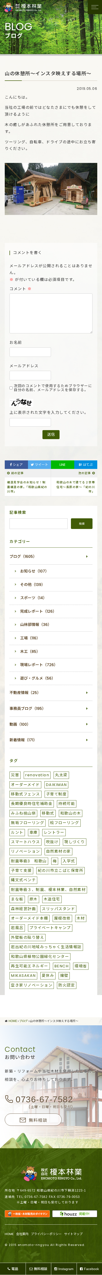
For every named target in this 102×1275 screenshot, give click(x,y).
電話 (14, 1269)
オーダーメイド (25, 784)
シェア (17, 464)
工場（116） (30, 638)
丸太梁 (61, 775)
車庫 (33, 832)
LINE (62, 464)
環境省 (80, 966)
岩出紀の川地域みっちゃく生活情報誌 (46, 947)
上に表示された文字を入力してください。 (48, 412)
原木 (33, 899)
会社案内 (22, 1234)
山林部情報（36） (35, 624)
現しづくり (74, 842)
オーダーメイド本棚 (29, 918)
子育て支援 (21, 870)
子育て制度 (56, 794)
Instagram (66, 1269)
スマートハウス (25, 842)
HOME (9, 1234)
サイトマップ (73, 1234)
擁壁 (64, 975)
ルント (17, 832)
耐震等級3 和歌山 (29, 861)
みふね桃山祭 (23, 813)
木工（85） (30, 651)
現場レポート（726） (39, 665)
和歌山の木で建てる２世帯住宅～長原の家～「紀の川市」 (75, 486)
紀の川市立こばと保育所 (60, 870)
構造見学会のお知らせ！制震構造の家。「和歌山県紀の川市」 (27, 486)
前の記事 (17, 473)
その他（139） (32, 584)
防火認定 (66, 985)
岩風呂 (17, 927)
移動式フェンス (25, 794)
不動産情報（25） (25, 692)
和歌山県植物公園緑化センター (40, 956)
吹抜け (52, 842)
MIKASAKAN (23, 975)
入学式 (69, 861)
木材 (81, 918)
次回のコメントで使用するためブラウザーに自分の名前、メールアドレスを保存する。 (53, 388)
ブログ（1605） (23, 556)
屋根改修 (62, 918)
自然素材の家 (58, 851)
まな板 (17, 899)
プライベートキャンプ (50, 927)
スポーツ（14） (33, 598)
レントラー (54, 832)
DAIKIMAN (56, 784)
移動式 (48, 813)
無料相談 (38, 1120)
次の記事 (84, 473)
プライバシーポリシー (46, 1234)
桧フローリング (64, 822)
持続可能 (66, 803)
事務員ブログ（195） (27, 708)
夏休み (48, 975)
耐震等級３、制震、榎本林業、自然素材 (48, 889)
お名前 (15, 343)
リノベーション (25, 851)
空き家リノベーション (31, 985)
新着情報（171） (23, 740)
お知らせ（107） (34, 571)
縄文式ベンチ (23, 880)
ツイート (41, 464)
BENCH (61, 966)
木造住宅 (52, 899)
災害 (15, 775)
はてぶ (86, 464)
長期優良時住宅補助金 (31, 803)
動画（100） (20, 724)
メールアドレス (24, 366)
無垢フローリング (27, 822)
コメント (20, 289)
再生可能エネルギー (29, 966)
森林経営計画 (23, 909)
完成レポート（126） (38, 611)
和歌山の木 (70, 813)
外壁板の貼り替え (27, 937)
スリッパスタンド (58, 909)
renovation (37, 775)
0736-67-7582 (44, 1099)
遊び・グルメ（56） (37, 678)
